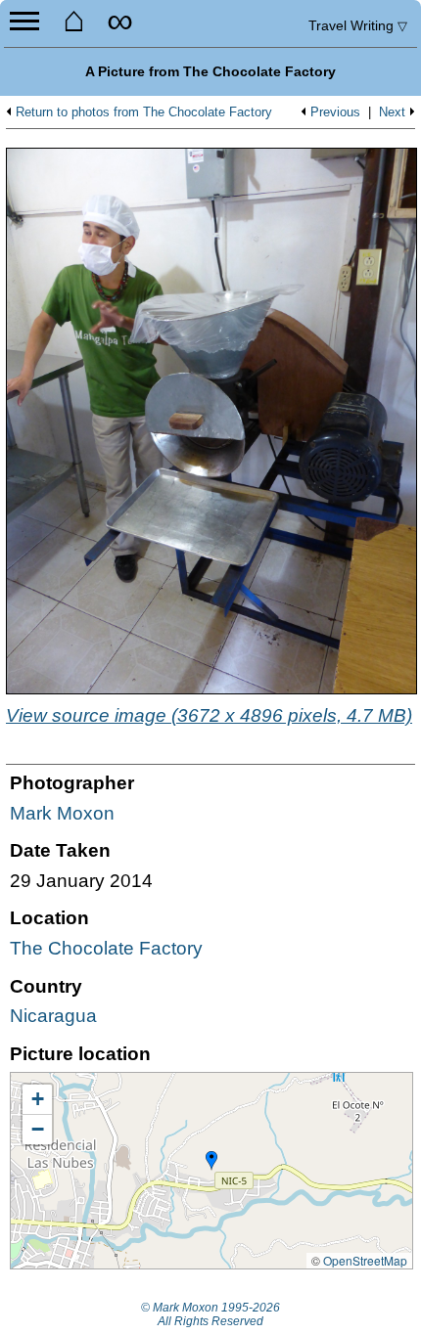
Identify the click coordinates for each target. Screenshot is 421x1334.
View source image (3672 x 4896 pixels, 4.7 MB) (209, 715)
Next (392, 112)
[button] (211, 1161)
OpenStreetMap (365, 1260)
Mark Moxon (62, 813)
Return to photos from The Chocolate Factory (144, 112)
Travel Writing (357, 25)
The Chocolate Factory (106, 948)
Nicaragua (53, 1015)
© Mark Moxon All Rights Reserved (210, 1314)
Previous (335, 112)
